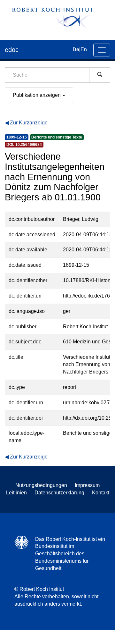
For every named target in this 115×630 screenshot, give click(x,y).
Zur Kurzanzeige (29, 122)
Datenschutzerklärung (59, 492)
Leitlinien (16, 492)
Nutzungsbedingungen (41, 485)
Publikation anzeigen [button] (37, 95)
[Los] (99, 75)
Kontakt (100, 492)
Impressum (87, 485)
